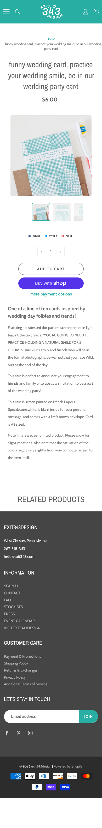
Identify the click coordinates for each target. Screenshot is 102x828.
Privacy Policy (15, 677)
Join (88, 716)
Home (51, 39)
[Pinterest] (18, 733)
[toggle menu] (6, 12)
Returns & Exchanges (20, 670)
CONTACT (12, 593)
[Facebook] (6, 733)
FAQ (7, 600)
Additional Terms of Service (25, 684)
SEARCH (11, 586)
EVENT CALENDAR (19, 621)
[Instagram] (30, 733)
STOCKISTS (13, 607)
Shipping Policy (16, 663)
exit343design (41, 766)
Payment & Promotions (22, 656)
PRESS (9, 614)
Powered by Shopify (68, 766)
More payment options (51, 294)
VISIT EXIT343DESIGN (22, 628)
